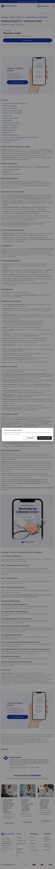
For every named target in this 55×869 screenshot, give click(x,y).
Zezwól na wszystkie (44, 438)
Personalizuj (30, 438)
